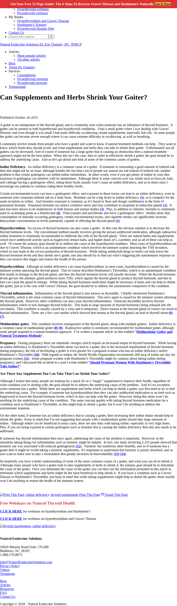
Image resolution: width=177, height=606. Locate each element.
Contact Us (7, 596)
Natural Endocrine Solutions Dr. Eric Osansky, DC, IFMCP (41, 44)
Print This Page (89, 495)
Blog (3, 581)
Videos (4, 570)
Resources (7, 589)
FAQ (3, 593)
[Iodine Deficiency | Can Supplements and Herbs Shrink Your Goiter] (28, 526)
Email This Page (116, 495)
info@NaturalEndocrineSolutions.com (26, 562)
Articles (5, 585)
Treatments (7, 574)
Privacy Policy (10, 566)
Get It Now (163, 4)
